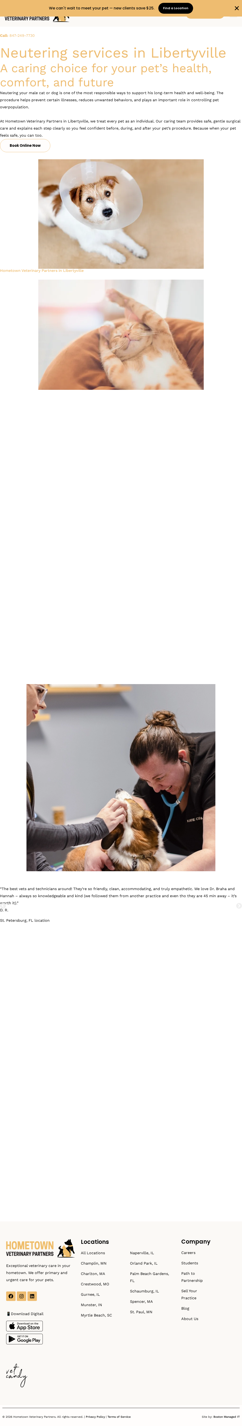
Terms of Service (119, 1416)
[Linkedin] (32, 1296)
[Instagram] (21, 1296)
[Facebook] (11, 1296)
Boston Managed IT (226, 1416)
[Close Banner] (237, 8)
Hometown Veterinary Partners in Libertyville (42, 270)
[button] (3, 906)
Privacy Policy (95, 1416)
